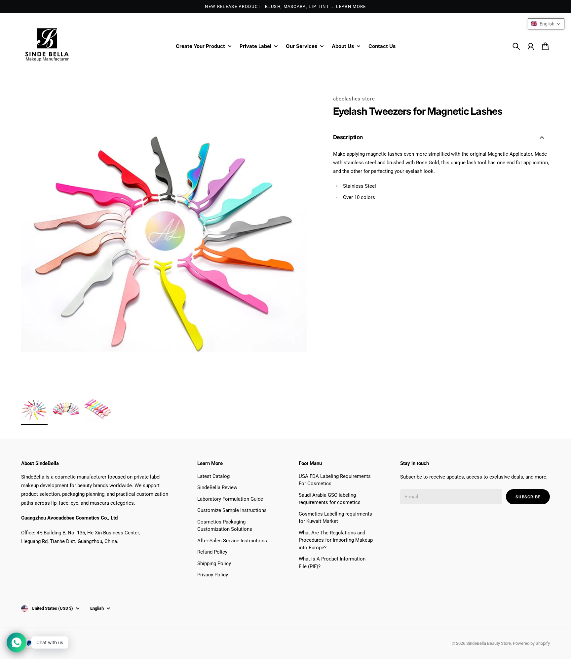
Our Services (301, 46)
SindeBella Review (217, 487)
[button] (546, 24)
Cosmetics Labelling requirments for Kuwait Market (335, 517)
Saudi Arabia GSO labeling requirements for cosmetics (330, 499)
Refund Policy (212, 552)
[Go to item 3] (98, 409)
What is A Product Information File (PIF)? (332, 562)
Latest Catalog (213, 476)
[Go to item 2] (66, 409)
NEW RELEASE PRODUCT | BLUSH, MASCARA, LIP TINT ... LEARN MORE (285, 6)
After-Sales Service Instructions (232, 541)
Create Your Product (200, 46)
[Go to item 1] (34, 409)
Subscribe (527, 496)
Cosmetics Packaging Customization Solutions (224, 525)
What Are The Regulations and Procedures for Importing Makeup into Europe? (336, 540)
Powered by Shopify (531, 643)
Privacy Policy (212, 575)
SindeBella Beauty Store (488, 643)
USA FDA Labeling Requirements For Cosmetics (335, 480)
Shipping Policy (214, 563)
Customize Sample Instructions (232, 510)
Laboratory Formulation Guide (230, 499)
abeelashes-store (354, 99)
